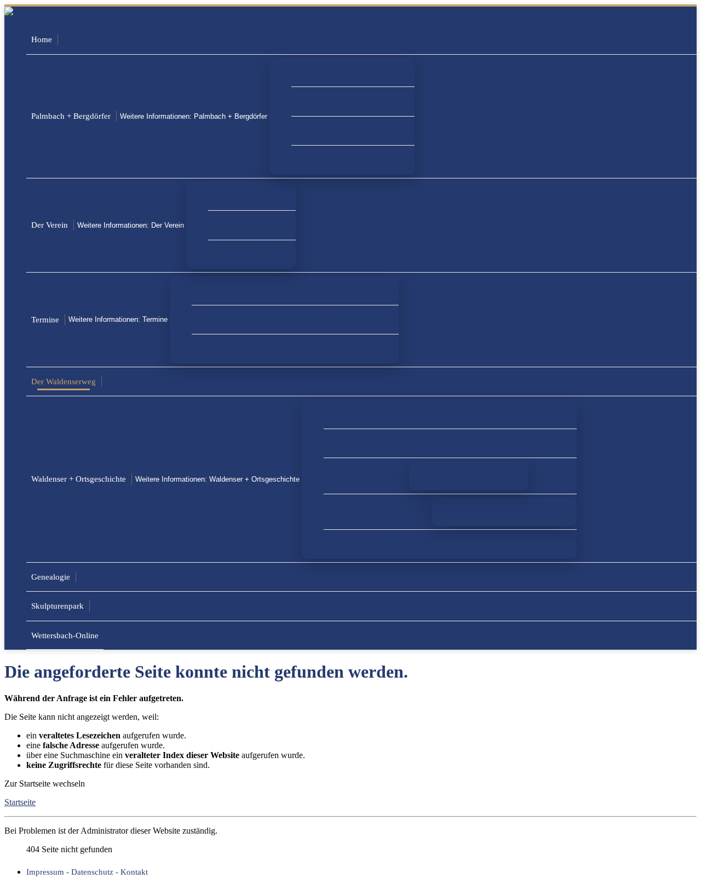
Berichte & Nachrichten (341, 159)
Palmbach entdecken (336, 101)
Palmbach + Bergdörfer (71, 115)
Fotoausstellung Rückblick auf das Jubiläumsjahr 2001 (295, 289)
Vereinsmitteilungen (252, 195)
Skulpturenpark (57, 605)
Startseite (20, 802)
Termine (45, 319)
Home (41, 39)
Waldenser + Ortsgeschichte (78, 478)
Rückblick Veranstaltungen (248, 348)
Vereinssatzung (243, 224)
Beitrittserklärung (247, 254)
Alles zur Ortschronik (370, 413)
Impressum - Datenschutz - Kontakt (87, 871)
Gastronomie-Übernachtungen (353, 72)
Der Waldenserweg (63, 381)
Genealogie (50, 576)
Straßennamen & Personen (379, 443)
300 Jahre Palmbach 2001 (378, 511)
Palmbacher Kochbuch (480, 475)
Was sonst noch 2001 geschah (515, 511)
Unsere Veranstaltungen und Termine (265, 319)
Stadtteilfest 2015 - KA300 (379, 543)
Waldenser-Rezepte (366, 475)
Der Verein (49, 224)
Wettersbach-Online (65, 635)
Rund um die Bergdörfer (343, 130)
